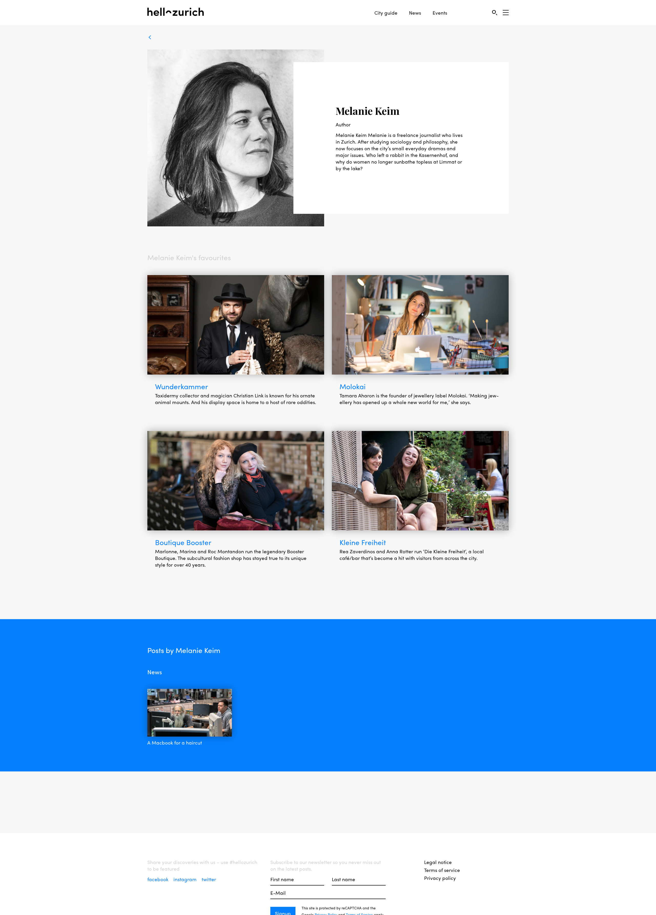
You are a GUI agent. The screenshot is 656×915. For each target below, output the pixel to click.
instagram (185, 879)
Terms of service (442, 870)
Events (440, 12)
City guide (385, 12)
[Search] (494, 12)
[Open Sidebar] (506, 12)
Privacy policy (440, 877)
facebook (158, 879)
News (415, 12)
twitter (209, 879)
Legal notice (438, 862)
